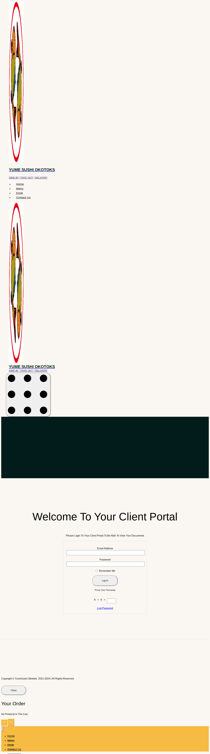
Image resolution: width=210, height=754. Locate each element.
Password (105, 559)
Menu (19, 188)
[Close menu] (2, 728)
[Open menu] (28, 395)
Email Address (105, 548)
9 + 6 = (100, 599)
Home (20, 184)
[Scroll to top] (4, 723)
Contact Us (23, 197)
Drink (19, 193)
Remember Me (106, 571)
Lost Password (105, 608)
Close (14, 690)
